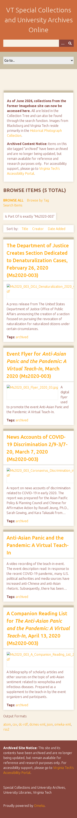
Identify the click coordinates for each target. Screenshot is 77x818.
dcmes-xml (37, 724)
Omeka (39, 805)
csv (15, 724)
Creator (38, 229)
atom (7, 724)
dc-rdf (23, 724)
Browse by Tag (38, 200)
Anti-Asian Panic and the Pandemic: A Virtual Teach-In (38, 545)
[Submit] (70, 43)
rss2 (6, 729)
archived (22, 337)
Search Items (12, 205)
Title (25, 229)
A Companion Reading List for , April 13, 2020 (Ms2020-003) (38, 628)
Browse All (13, 200)
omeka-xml (62, 724)
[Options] (62, 43)
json (50, 724)
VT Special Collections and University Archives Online (39, 19)
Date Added (56, 229)
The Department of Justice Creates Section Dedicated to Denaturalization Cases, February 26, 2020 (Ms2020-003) (38, 260)
